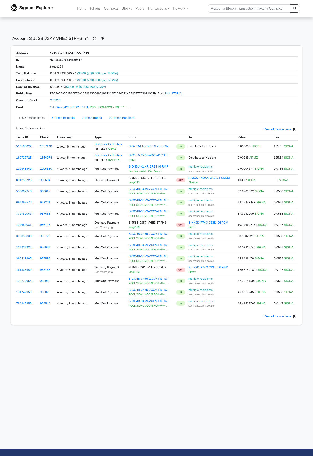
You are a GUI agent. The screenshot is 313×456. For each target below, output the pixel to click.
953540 (45, 303)
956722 (45, 236)
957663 (45, 213)
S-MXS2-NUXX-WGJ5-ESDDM (209, 178)
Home (81, 8)
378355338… (25, 236)
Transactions (157, 8)
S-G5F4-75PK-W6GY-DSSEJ (148, 155)
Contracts (111, 8)
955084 (45, 280)
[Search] (294, 8)
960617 (45, 191)
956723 (45, 224)
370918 (55, 100)
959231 (45, 202)
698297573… (25, 202)
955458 (45, 269)
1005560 (46, 168)
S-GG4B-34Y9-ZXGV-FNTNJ (70, 107)
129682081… (25, 224)
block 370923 (173, 93)
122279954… (25, 280)
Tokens (95, 8)
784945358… (25, 303)
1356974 (46, 157)
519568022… (25, 146)
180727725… (25, 157)
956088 (45, 247)
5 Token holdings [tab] (63, 117)
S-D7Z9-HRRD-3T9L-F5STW (148, 146)
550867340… (25, 191)
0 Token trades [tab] (92, 117)
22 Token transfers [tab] (121, 117)
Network (179, 8)
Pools (139, 8)
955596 (45, 258)
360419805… (25, 258)
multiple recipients (200, 166)
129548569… (25, 168)
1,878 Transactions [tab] (32, 117)
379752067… (25, 213)
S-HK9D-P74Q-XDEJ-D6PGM (208, 222)
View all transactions (277, 129)
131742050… (25, 292)
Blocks (127, 8)
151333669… (25, 269)
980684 (45, 180)
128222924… (25, 247)
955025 (45, 292)
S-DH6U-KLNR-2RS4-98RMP (148, 166)
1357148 (46, 146)
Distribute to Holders (108, 144)
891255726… (25, 180)
